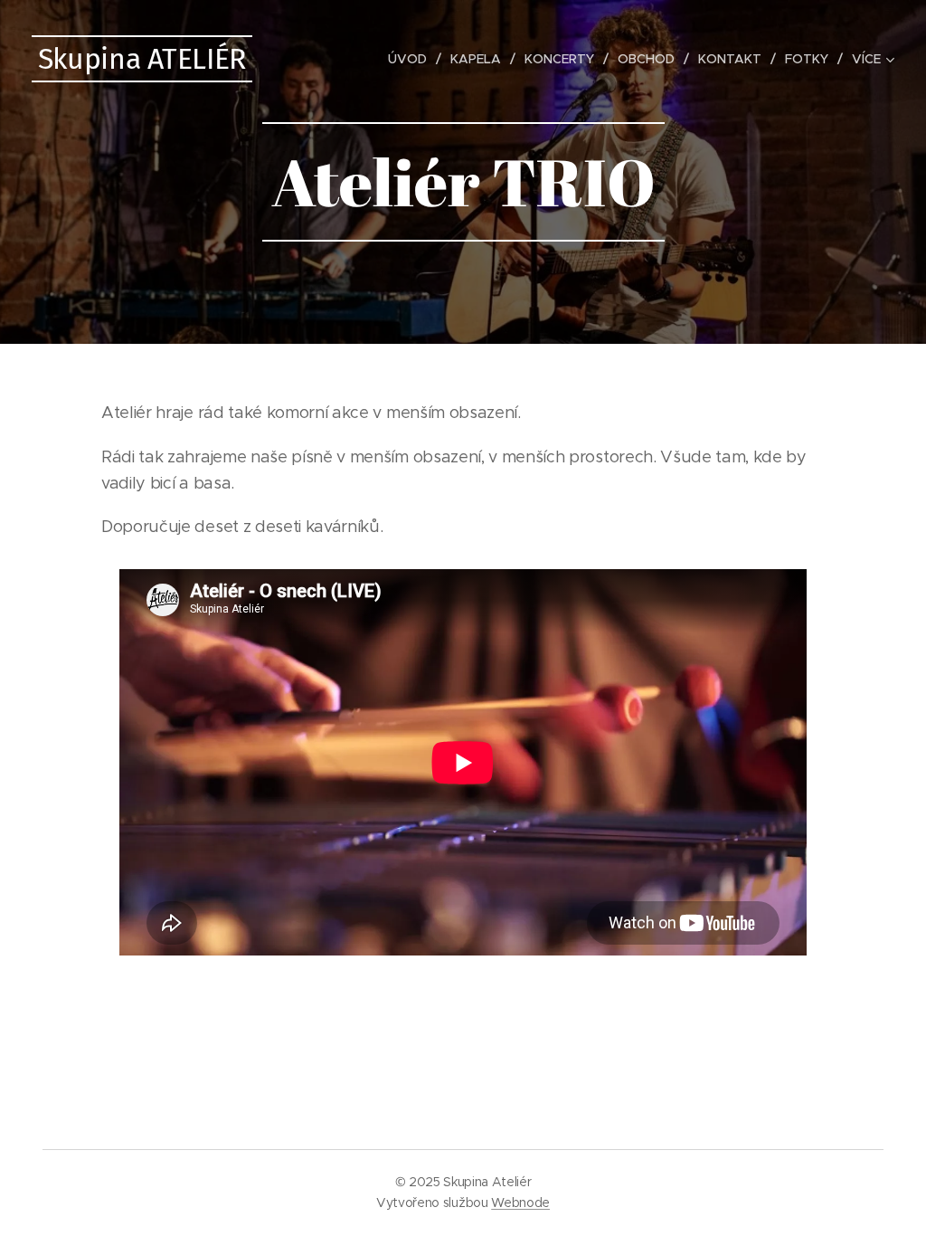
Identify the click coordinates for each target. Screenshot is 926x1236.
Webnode (520, 1202)
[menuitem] (412, 58)
